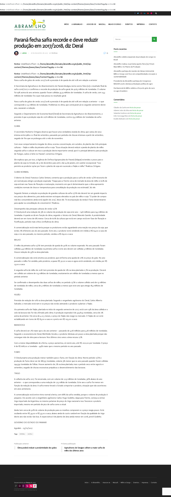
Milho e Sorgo (114, 24)
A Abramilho (77, 24)
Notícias (54, 53)
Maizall (102, 24)
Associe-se (91, 24)
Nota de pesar (135, 107)
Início (66, 24)
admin (24, 53)
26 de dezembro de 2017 (39, 53)
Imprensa (141, 24)
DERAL (22, 434)
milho (30, 434)
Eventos (129, 24)
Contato (153, 24)
